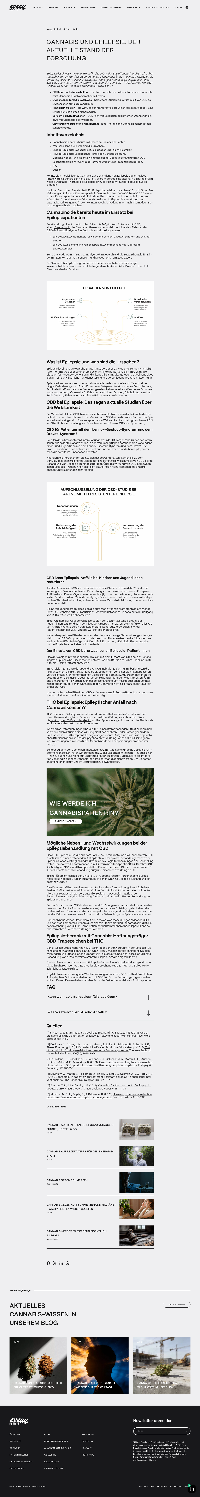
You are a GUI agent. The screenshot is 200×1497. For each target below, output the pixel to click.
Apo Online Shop (53, 1468)
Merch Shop (133, 7)
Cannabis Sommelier (157, 7)
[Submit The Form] (185, 1431)
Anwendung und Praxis (57, 1448)
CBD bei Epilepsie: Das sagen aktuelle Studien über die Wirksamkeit (92, 150)
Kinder (51, 446)
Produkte (69, 7)
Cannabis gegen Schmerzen (97, 684)
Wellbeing (50, 1455)
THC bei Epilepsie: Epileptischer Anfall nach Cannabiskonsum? (89, 154)
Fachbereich (17, 1468)
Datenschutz (163, 1486)
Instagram (88, 1435)
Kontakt (87, 1448)
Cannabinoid (62, 227)
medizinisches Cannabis (76, 176)
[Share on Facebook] (48, 1263)
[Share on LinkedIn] (61, 1263)
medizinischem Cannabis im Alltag (78, 759)
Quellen (56, 170)
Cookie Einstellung (179, 1486)
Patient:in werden (111, 7)
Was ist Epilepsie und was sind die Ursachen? (78, 146)
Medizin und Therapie (56, 1441)
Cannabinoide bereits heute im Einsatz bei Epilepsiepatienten (88, 142)
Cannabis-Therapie (67, 182)
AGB (152, 1486)
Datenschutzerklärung (145, 1460)
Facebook (87, 1441)
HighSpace (88, 1455)
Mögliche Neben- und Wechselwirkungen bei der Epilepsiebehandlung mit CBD (98, 158)
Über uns (38, 7)
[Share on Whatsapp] (67, 1263)
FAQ (54, 166)
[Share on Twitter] (55, 1263)
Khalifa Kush (88, 7)
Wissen (178, 7)
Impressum (143, 1486)
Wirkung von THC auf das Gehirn (70, 720)
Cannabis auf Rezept (21, 1462)
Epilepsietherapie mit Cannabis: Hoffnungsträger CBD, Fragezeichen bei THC (97, 162)
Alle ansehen (177, 1305)
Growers (53, 7)
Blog (47, 1435)
